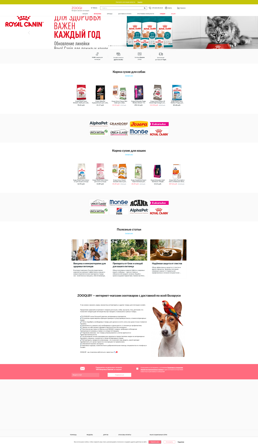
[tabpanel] (129, 32)
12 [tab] (131, 46)
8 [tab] (123, 46)
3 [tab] (113, 46)
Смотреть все (129, 75)
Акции (173, 14)
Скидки (162, 14)
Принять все (155, 442)
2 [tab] (111, 46)
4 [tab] (115, 46)
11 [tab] (129, 46)
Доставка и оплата (124, 14)
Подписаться (119, 375)
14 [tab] (135, 46)
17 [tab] (141, 46)
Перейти (139, 2)
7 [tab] (121, 46)
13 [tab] (133, 46)
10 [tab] (127, 46)
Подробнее (181, 442)
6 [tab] (119, 46)
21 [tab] (149, 46)
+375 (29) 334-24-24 (157, 8)
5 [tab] (117, 46)
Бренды (109, 14)
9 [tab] (125, 46)
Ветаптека (97, 14)
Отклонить (169, 442)
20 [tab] (147, 46)
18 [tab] (143, 46)
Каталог (85, 14)
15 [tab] (137, 46)
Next (231, 34)
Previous (31, 34)
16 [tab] (139, 46)
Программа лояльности (145, 14)
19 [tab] (145, 46)
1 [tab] (109, 46)
